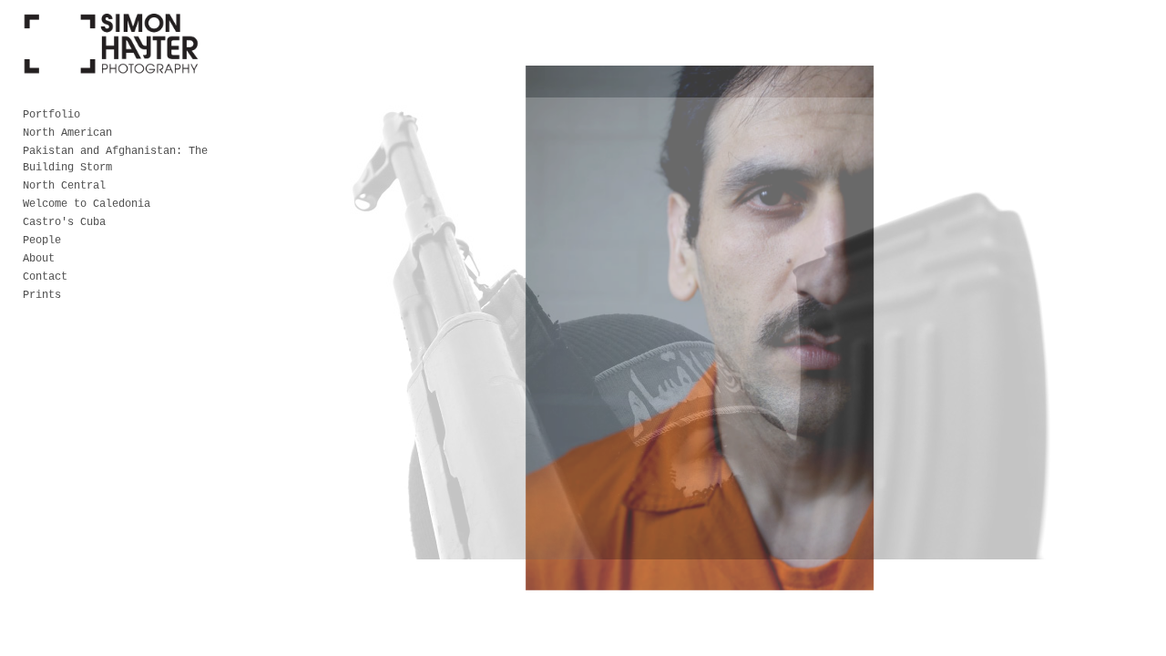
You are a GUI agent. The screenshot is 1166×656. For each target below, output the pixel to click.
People (42, 240)
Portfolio (51, 114)
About (39, 258)
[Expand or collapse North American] (124, 133)
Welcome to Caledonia (86, 204)
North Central (64, 185)
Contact (45, 277)
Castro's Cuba (64, 222)
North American (67, 133)
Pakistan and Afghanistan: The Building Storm (115, 159)
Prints (42, 295)
